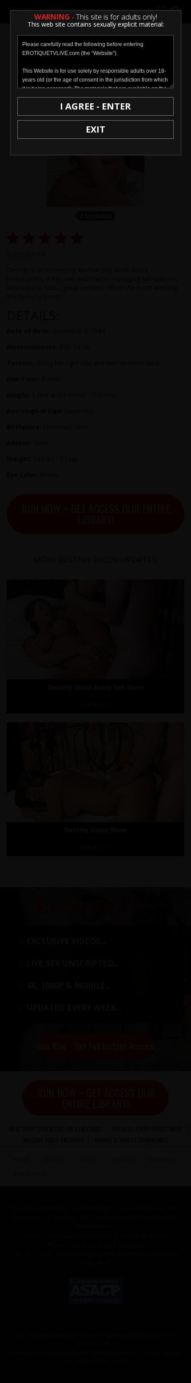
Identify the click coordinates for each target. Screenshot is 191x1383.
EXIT (95, 129)
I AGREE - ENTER (95, 106)
